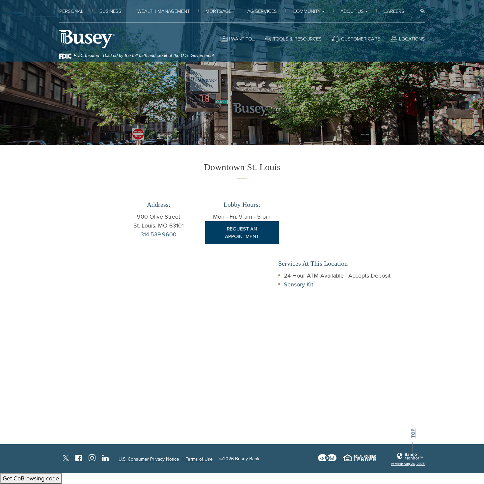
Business (110, 11)
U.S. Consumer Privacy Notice (149, 459)
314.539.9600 (158, 234)
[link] (408, 459)
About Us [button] (352, 11)
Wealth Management (163, 11)
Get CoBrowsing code (31, 478)
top (413, 433)
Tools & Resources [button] (297, 39)
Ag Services (262, 11)
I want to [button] (240, 39)
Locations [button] (412, 39)
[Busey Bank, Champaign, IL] (87, 39)
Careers (394, 11)
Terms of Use (199, 459)
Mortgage (218, 11)
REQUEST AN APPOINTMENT (242, 232)
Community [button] (307, 11)
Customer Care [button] (360, 39)
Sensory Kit (298, 284)
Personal (71, 11)
